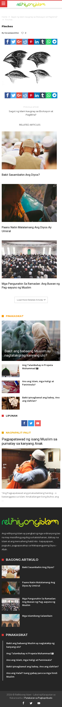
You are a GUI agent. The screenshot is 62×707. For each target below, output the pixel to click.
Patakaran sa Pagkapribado (38, 697)
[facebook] (8, 42)
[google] (19, 42)
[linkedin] (37, 42)
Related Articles (29, 124)
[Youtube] (38, 423)
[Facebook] (24, 423)
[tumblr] (43, 42)
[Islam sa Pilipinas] (31, 4)
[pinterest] (31, 42)
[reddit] (25, 42)
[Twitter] (31, 423)
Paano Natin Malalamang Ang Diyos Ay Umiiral (26, 229)
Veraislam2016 (11, 33)
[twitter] (13, 42)
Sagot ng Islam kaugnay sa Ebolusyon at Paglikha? (34, 17)
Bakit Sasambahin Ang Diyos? (21, 174)
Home (4, 17)
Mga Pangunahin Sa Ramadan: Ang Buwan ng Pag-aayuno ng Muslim (31, 285)
